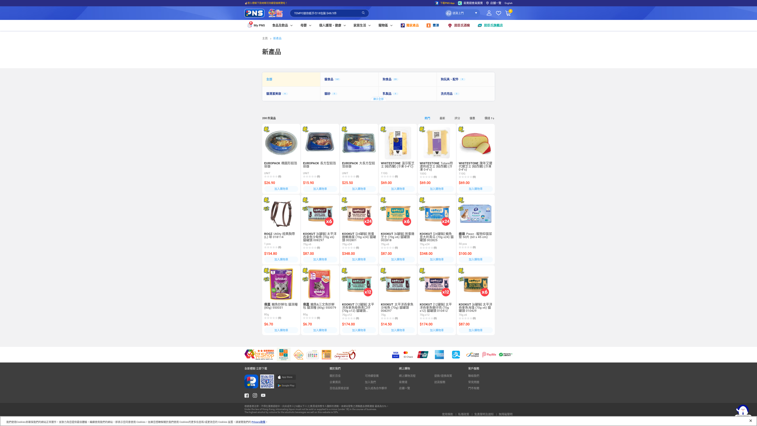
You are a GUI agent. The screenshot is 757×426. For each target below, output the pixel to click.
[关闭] (750, 420)
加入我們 (370, 382)
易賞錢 (403, 382)
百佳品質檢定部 (339, 388)
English (509, 3)
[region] (378, 421)
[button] (462, 13)
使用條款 (448, 414)
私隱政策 (464, 414)
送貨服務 (439, 382)
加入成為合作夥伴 (376, 388)
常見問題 (473, 382)
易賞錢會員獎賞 (473, 3)
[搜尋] (363, 13)
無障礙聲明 (506, 414)
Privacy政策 (258, 421)
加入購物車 (281, 188)
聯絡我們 (473, 375)
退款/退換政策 (443, 375)
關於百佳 (335, 375)
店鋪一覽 (404, 388)
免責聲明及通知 (484, 414)
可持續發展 (372, 375)
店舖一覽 (495, 3)
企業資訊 (335, 382)
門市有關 (473, 388)
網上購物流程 (407, 375)
